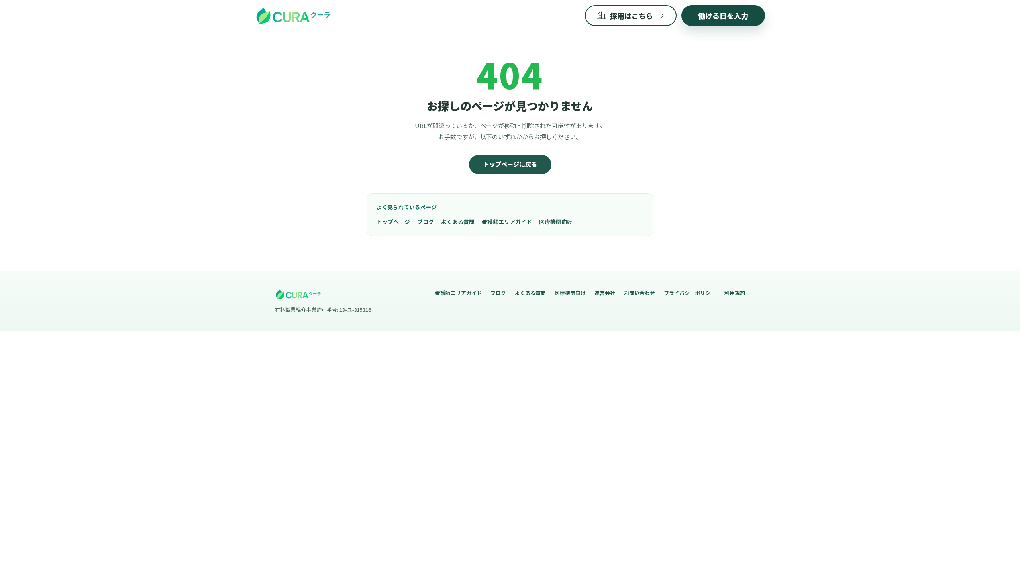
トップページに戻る (510, 164)
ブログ (425, 222)
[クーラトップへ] (293, 15)
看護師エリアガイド (507, 222)
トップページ (393, 222)
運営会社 (604, 293)
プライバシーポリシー (690, 293)
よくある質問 (458, 222)
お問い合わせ (639, 293)
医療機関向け (556, 222)
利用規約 (734, 293)
